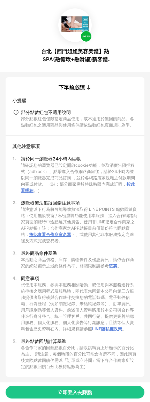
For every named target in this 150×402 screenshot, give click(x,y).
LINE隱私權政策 (107, 328)
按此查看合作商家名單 (50, 234)
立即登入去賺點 (75, 392)
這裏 (113, 265)
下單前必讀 (72, 87)
